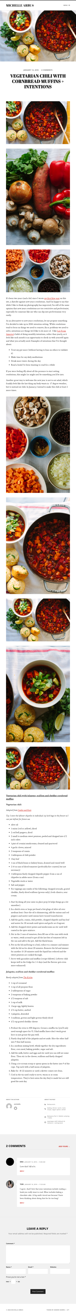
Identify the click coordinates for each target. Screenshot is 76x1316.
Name (9, 1267)
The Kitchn (27, 977)
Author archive (15, 1108)
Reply (22, 1171)
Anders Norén (59, 1310)
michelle (17, 1104)
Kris (21, 1162)
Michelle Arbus (20, 5)
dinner (54, 1108)
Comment (10, 1243)
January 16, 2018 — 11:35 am (35, 1184)
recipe (49, 1110)
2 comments (47, 70)
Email (30, 1267)
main (64, 1108)
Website (53, 1267)
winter (64, 1110)
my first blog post (51, 298)
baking (49, 1108)
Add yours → (64, 1146)
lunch (59, 1108)
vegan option (56, 1110)
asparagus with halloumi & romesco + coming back (56, 1122)
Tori (22, 1184)
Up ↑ (68, 1310)
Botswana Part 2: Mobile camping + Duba (58, 1117)
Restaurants (51, 1104)
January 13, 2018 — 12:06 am (34, 1162)
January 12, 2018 (31, 70)
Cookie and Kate (24, 810)
